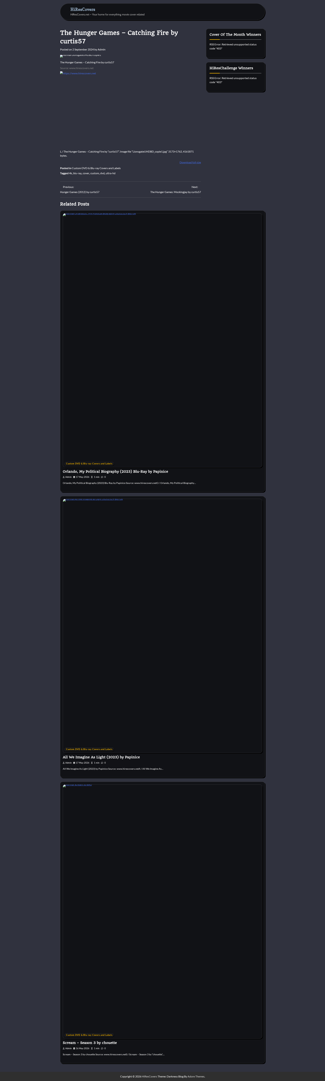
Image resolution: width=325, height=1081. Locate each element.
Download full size (190, 162)
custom (94, 173)
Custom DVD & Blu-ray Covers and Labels (96, 168)
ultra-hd (110, 173)
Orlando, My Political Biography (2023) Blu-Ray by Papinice (115, 471)
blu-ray (77, 173)
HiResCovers (82, 9)
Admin (101, 49)
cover (86, 173)
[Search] (252, 11)
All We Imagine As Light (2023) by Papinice (101, 757)
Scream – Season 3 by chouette (90, 1043)
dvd (102, 173)
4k (70, 173)
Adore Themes (196, 1076)
